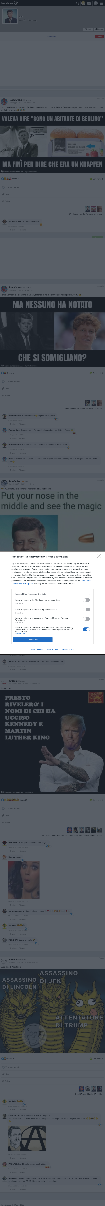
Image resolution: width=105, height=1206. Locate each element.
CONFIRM (33, 640)
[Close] (99, 557)
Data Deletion (37, 649)
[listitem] (52, 594)
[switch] (86, 600)
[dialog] (52, 603)
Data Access (52, 649)
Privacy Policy (68, 649)
